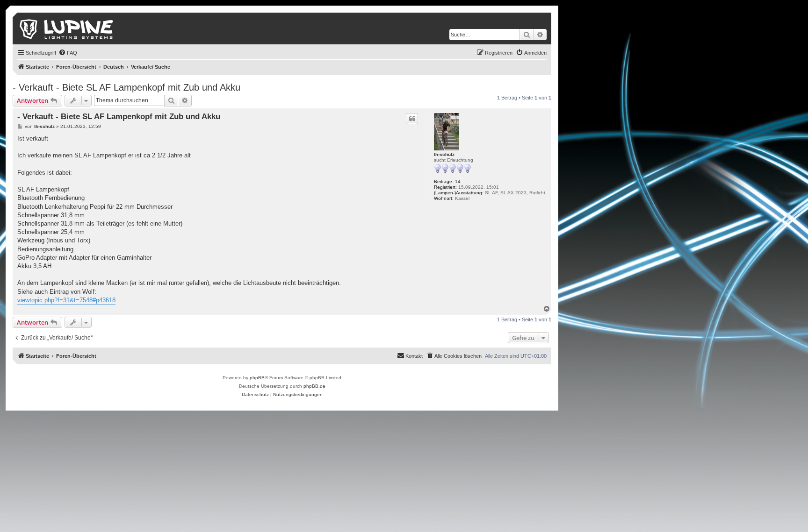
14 (458, 181)
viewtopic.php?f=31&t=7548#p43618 (66, 300)
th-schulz (444, 154)
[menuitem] (67, 52)
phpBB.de (314, 386)
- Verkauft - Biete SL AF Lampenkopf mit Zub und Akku (126, 87)
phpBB (257, 377)
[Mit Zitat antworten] (412, 118)
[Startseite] (67, 28)
